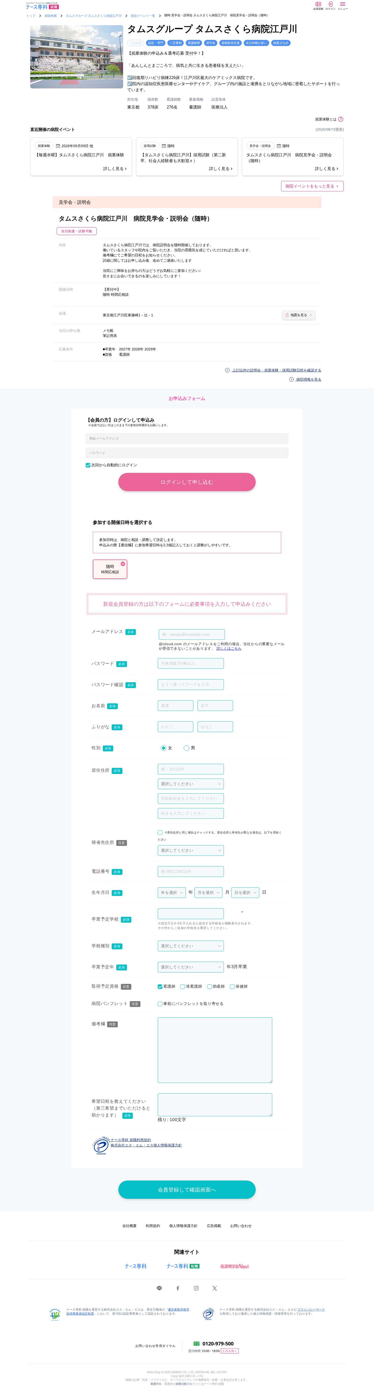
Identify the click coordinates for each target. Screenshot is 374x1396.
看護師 (169, 986)
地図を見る (299, 315)
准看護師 (194, 986)
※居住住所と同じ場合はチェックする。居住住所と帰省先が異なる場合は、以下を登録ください (220, 836)
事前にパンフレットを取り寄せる (193, 1003)
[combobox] (191, 913)
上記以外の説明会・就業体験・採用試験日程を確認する (276, 370)
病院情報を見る (308, 379)
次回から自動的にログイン (114, 465)
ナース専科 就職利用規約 (131, 1140)
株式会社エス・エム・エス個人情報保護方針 (146, 1145)
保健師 (242, 986)
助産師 (219, 986)
